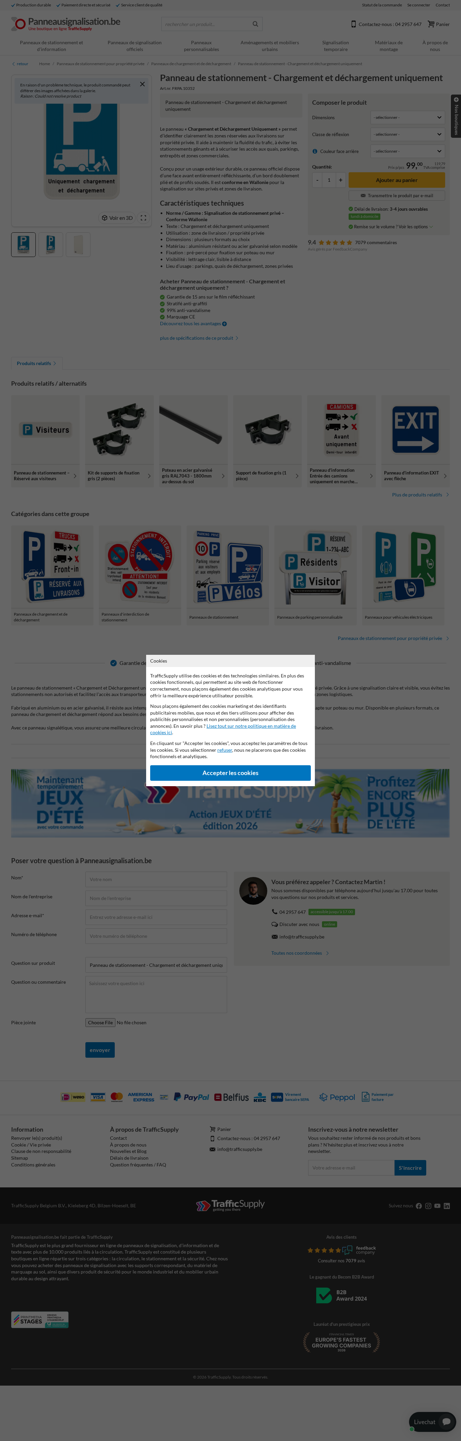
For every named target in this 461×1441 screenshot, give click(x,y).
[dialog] (230, 720)
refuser (224, 750)
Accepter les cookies (230, 772)
